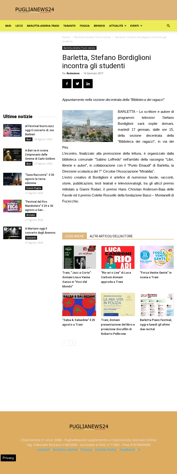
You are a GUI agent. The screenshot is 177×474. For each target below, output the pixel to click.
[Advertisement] (118, 217)
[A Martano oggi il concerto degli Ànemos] (12, 233)
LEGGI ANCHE (74, 236)
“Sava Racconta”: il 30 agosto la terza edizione (39, 179)
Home (66, 37)
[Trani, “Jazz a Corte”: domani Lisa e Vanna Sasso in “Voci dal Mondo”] (79, 257)
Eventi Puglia (34, 188)
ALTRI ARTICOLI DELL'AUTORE (111, 236)
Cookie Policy (106, 449)
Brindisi (99, 25)
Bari (8, 25)
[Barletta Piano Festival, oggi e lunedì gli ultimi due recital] (157, 304)
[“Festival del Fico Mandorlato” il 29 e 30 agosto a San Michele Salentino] (12, 206)
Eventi (134, 25)
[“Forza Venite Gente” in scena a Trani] (157, 257)
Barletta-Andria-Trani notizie (92, 37)
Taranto (69, 25)
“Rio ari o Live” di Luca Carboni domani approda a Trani (116, 277)
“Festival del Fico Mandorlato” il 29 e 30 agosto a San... (39, 206)
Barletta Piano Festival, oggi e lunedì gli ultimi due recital (156, 324)
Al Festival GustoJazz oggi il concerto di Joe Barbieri (39, 130)
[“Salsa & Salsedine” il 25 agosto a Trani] (79, 304)
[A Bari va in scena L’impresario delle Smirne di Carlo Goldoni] (12, 154)
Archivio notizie (65, 449)
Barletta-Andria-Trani (43, 25)
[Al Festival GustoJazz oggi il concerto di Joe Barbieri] (12, 130)
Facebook (127, 449)
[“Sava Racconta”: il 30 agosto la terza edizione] (12, 179)
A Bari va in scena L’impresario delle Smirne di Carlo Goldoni (40, 154)
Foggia (85, 25)
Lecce (19, 25)
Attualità (116, 25)
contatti (43, 449)
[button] (168, 26)
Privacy (86, 449)
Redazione (73, 73)
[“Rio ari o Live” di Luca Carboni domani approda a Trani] (118, 257)
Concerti (31, 237)
